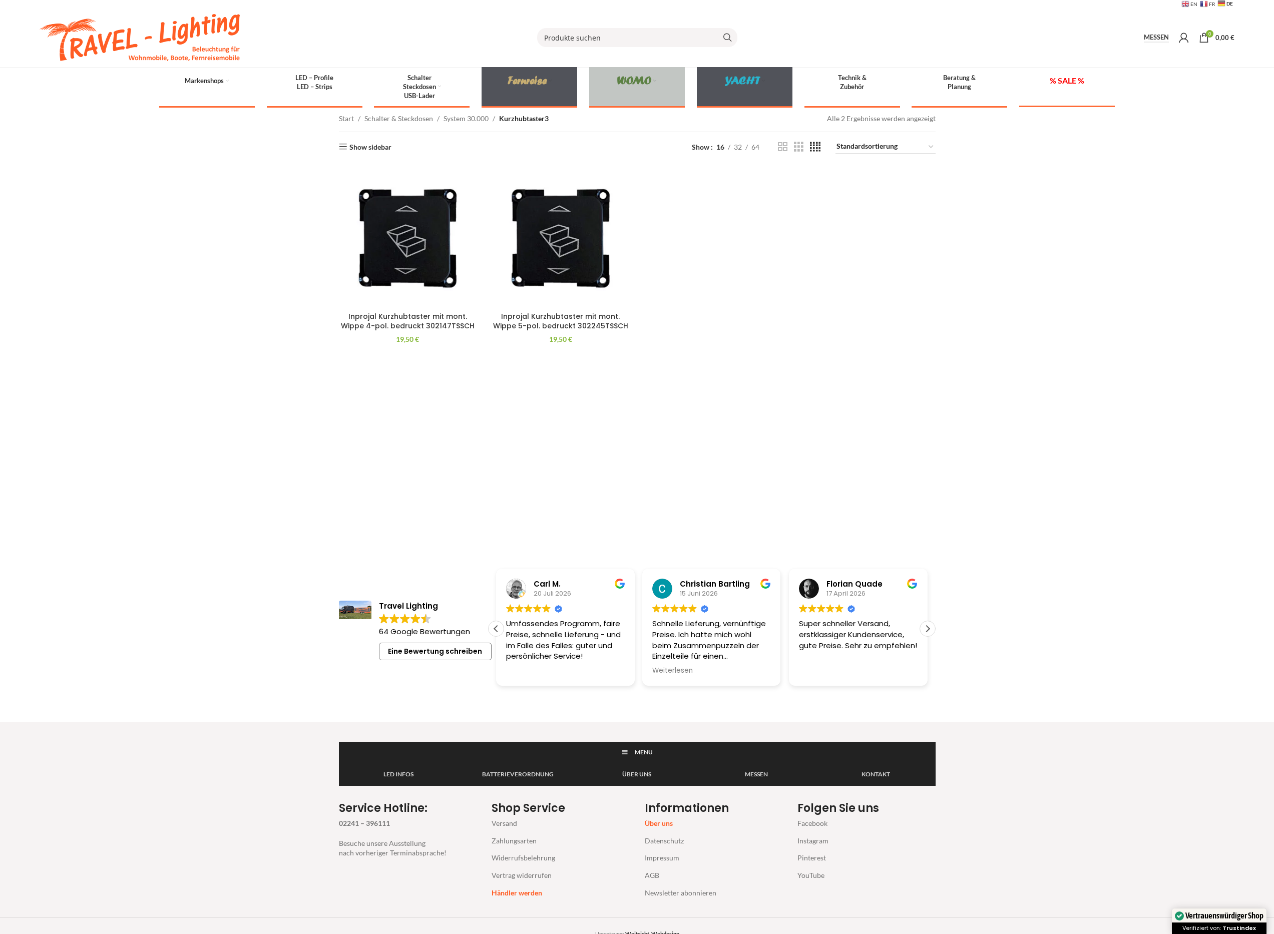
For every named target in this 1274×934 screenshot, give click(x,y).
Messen (1156, 37)
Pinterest (811, 857)
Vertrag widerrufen (522, 875)
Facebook (812, 823)
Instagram (812, 840)
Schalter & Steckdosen (398, 118)
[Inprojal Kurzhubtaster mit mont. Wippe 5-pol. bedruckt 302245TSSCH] (561, 238)
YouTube (810, 875)
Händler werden (517, 892)
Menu (644, 752)
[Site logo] (140, 37)
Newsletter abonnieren (680, 892)
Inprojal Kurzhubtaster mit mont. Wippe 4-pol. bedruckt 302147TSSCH (408, 321)
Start (346, 118)
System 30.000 (466, 118)
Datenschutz (664, 840)
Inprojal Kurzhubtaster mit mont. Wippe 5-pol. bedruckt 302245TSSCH (560, 321)
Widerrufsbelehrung (523, 857)
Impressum (662, 857)
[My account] (1184, 38)
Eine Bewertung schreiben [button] (435, 651)
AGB (652, 875)
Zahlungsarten (514, 840)
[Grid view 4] (815, 147)
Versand (504, 823)
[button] (927, 628)
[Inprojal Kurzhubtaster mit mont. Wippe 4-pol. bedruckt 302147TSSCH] (408, 238)
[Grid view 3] (798, 147)
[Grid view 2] (782, 147)
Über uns (659, 823)
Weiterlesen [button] (672, 670)
